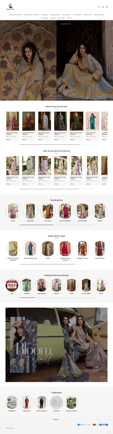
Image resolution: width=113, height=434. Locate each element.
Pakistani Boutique (99, 14)
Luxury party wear (55, 14)
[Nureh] (71, 285)
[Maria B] (56, 285)
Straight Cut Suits (82, 258)
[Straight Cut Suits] (82, 248)
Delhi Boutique (88, 14)
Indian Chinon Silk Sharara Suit (90, 133)
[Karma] (13, 211)
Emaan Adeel (86, 293)
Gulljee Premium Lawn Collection (12, 177)
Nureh (71, 293)
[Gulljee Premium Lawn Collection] (13, 165)
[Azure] (101, 285)
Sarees (48, 258)
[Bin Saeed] (47, 211)
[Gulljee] (99, 211)
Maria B (56, 293)
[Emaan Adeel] (86, 285)
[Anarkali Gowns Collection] (65, 248)
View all (56, 108)
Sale (12, 293)
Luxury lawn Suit (66, 14)
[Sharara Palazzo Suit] (30, 248)
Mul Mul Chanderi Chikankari (13, 259)
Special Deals (44, 18)
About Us (69, 18)
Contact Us (53, 18)
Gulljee (100, 221)
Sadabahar (30, 221)
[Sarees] (47, 248)
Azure (101, 293)
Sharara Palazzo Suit (30, 258)
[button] (106, 6)
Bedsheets (12, 411)
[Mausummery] (82, 211)
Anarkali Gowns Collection (65, 259)
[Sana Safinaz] (41, 285)
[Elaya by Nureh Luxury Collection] (13, 121)
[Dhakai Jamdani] (71, 402)
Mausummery (82, 221)
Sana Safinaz (41, 293)
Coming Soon (44, 14)
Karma (13, 221)
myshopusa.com (12, 428)
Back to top (56, 419)
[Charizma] (26, 285)
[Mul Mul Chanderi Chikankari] (13, 248)
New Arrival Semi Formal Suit (31, 14)
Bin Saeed (48, 221)
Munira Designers (65, 221)
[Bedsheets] (12, 402)
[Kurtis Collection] (41, 402)
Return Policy (61, 18)
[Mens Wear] (26, 402)
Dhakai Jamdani (71, 411)
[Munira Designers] (65, 211)
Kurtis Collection (77, 14)
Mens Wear (26, 411)
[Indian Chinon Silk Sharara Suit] (92, 121)
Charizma (27, 293)
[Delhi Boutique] (99, 248)
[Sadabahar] (30, 211)
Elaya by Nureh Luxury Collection (12, 133)
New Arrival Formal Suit (15, 14)
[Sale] (12, 285)
